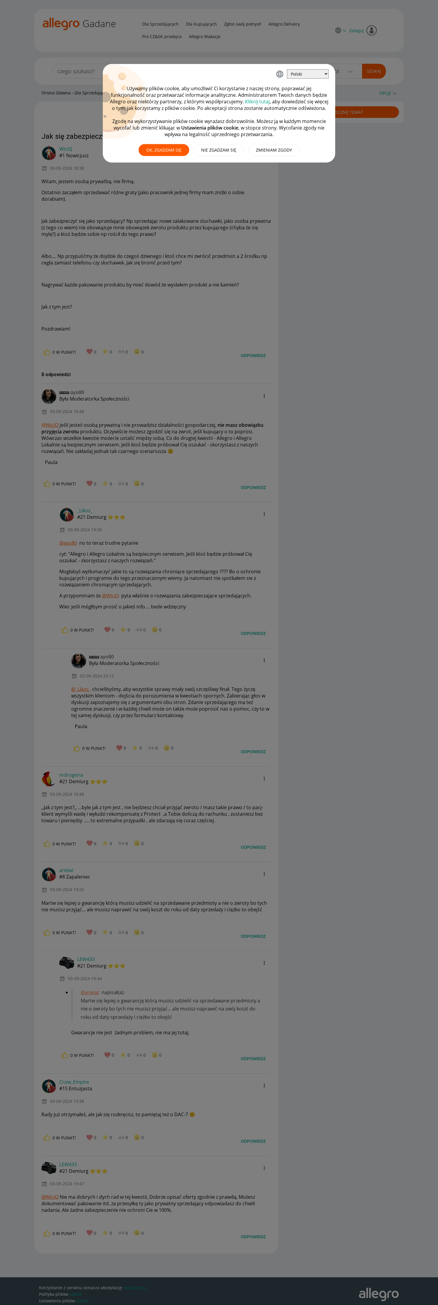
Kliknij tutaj (257, 101)
